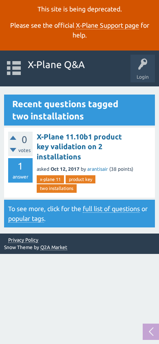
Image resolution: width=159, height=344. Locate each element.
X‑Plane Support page (107, 25)
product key (80, 179)
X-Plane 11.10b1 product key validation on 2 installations (79, 146)
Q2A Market (53, 247)
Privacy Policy (23, 240)
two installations (56, 188)
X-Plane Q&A (56, 64)
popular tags (26, 218)
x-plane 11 (50, 179)
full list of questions (111, 208)
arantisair (97, 169)
